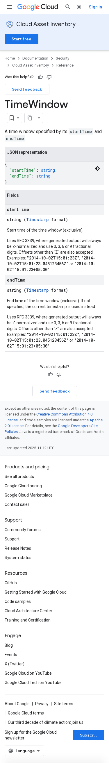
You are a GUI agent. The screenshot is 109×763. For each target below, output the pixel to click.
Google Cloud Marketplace (29, 495)
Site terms (63, 703)
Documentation (35, 58)
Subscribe (90, 735)
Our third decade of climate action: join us (45, 722)
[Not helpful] (49, 77)
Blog (9, 645)
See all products (19, 476)
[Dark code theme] (97, 168)
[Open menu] (9, 7)
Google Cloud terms (26, 713)
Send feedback (27, 89)
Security (62, 58)
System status (18, 557)
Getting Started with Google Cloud (36, 592)
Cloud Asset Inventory (46, 24)
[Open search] (68, 6)
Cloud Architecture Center (28, 610)
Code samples (18, 601)
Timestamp (37, 219)
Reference (65, 65)
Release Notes (18, 548)
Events (11, 654)
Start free (21, 39)
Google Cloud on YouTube (28, 673)
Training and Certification (28, 620)
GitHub (11, 583)
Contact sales (17, 504)
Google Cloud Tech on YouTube (33, 682)
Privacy (42, 703)
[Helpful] (40, 77)
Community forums (23, 529)
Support (12, 539)
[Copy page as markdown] (30, 118)
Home (10, 58)
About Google (17, 703)
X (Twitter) (14, 664)
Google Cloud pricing (23, 485)
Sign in (95, 7)
